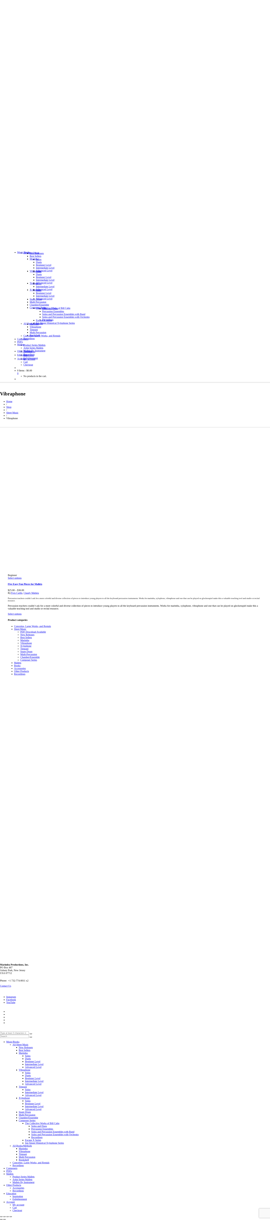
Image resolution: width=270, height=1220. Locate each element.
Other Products (21, 671)
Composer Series (28, 660)
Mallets (17, 662)
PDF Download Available (33, 632)
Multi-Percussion (28, 654)
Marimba (24, 640)
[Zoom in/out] (1, 1216)
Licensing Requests (15, 1020)
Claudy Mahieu (31, 593)
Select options (15, 578)
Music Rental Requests (17, 1017)
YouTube (10, 1002)
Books (17, 665)
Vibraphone (26, 643)
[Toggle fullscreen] (4, 1216)
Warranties (11, 1011)
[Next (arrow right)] (4, 1219)
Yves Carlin (16, 593)
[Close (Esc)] (10, 1216)
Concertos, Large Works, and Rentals (32, 626)
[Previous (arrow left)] (1, 1219)
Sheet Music (20, 629)
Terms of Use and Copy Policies (22, 1014)
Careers (10, 1022)
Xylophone (25, 646)
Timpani (24, 648)
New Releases (27, 634)
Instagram (11, 997)
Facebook (11, 999)
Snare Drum (26, 651)
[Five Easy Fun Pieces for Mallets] (33, 505)
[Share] (7, 1216)
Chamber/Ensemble (30, 657)
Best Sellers (26, 637)
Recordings (19, 674)
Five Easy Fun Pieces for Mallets (25, 584)
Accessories (20, 668)
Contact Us (5, 986)
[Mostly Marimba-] (135, 247)
